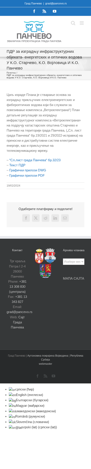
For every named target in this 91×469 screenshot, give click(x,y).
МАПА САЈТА (73, 278)
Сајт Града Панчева (18, 322)
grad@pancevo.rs (56, 3)
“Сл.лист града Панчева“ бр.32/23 (35, 160)
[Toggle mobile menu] (82, 23)
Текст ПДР (17, 165)
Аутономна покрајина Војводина (48, 355)
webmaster (45, 363)
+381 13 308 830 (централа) (18, 286)
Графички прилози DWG (27, 170)
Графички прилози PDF (27, 175)
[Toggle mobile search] (73, 23)
